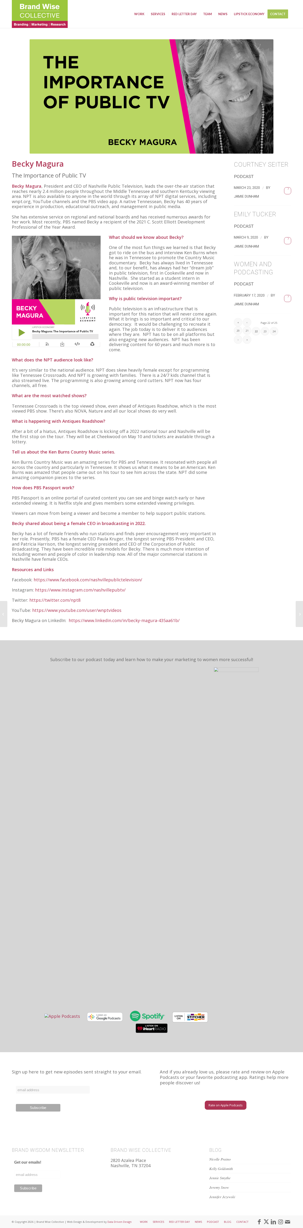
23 (265, 331)
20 (238, 330)
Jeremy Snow (219, 1187)
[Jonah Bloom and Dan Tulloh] (3, 614)
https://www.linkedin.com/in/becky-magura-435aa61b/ (124, 620)
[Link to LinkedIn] (273, 1221)
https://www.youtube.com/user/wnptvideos (76, 610)
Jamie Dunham (246, 196)
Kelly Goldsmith (221, 1168)
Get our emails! (27, 1162)
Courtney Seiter (261, 164)
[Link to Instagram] (280, 1221)
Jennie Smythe (220, 1177)
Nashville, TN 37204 (131, 1165)
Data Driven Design (119, 1222)
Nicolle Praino (220, 1159)
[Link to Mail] (287, 1221)
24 (274, 331)
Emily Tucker (255, 214)
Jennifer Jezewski (222, 1196)
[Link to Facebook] (259, 1221)
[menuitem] (139, 14)
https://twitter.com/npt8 (54, 600)
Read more (287, 190)
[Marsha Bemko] (299, 614)
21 (247, 330)
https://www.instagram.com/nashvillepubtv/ (80, 590)
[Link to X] (266, 1221)
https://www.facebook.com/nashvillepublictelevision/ (88, 580)
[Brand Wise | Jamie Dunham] (40, 14)
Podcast (244, 176)
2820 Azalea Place (128, 1160)
